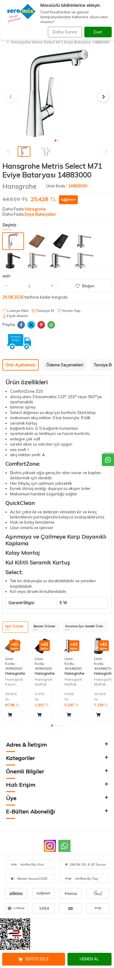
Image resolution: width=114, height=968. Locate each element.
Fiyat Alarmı (17, 315)
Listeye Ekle (17, 310)
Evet (98, 32)
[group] (57, 93)
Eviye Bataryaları (40, 214)
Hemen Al (89, 958)
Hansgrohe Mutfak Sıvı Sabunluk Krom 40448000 (73, 681)
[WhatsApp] (64, 846)
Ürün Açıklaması (20, 364)
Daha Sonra (65, 32)
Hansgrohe (19, 186)
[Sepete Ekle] (9, 714)
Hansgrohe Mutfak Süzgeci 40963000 (43, 681)
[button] (55, 140)
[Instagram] (50, 846)
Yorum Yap (71, 310)
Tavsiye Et (45, 310)
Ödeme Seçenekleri (64, 364)
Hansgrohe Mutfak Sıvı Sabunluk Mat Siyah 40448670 (102, 681)
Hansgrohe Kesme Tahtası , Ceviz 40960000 (13, 681)
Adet (6, 276)
